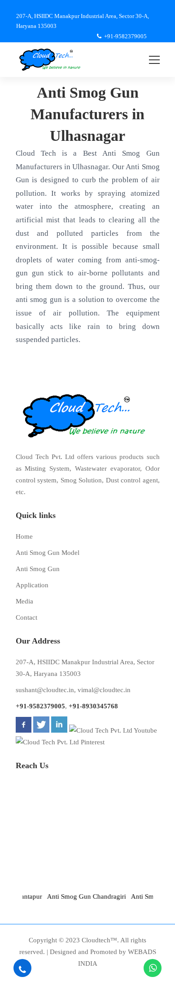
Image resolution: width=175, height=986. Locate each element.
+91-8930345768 (93, 706)
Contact (26, 617)
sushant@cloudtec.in (45, 689)
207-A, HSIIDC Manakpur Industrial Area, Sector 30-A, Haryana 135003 (85, 667)
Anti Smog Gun (38, 568)
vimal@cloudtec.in (104, 689)
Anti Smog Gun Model (47, 552)
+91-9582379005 (40, 706)
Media (24, 601)
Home (24, 536)
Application (32, 585)
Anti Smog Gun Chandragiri (81, 896)
